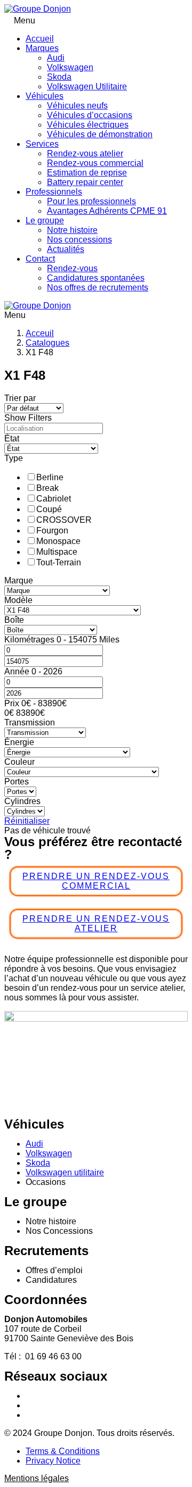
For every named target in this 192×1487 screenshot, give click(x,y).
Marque (18, 580)
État (11, 438)
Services (42, 143)
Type (13, 458)
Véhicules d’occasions (89, 115)
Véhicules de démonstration (100, 134)
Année (17, 671)
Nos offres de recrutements (97, 287)
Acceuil (40, 333)
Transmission (29, 722)
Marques (42, 48)
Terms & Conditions (63, 1451)
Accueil (40, 38)
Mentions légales (36, 1478)
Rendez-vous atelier (85, 153)
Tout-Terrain (58, 562)
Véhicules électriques (88, 124)
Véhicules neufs (77, 105)
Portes (16, 781)
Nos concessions (79, 239)
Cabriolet (53, 498)
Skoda (59, 76)
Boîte (14, 619)
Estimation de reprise (87, 172)
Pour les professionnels (91, 201)
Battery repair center (85, 182)
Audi (56, 57)
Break (47, 487)
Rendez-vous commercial (95, 163)
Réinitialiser (27, 820)
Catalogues (47, 342)
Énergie (19, 742)
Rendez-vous (72, 268)
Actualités (65, 249)
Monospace (58, 541)
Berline (49, 477)
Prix (12, 703)
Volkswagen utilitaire (65, 1172)
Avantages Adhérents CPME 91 (107, 210)
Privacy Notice (53, 1460)
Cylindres (22, 801)
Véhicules (44, 96)
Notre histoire (72, 230)
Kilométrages (30, 639)
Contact (40, 258)
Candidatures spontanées (96, 277)
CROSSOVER (64, 519)
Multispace (56, 551)
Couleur (19, 761)
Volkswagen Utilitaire (87, 86)
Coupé (49, 509)
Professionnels (54, 191)
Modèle (18, 600)
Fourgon (52, 530)
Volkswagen (70, 67)
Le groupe (45, 220)
